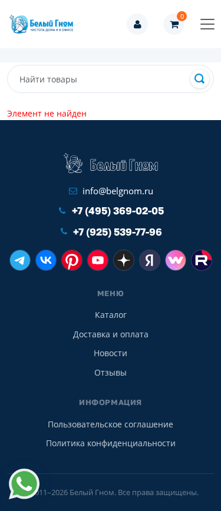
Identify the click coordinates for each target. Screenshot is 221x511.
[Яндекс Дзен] (124, 260)
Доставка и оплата (111, 334)
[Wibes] (176, 260)
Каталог (111, 314)
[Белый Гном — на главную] (44, 24)
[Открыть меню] (207, 24)
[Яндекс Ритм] (150, 260)
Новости (110, 353)
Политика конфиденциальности (111, 443)
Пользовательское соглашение (110, 424)
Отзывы (110, 372)
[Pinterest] (72, 260)
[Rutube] (202, 260)
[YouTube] (98, 260)
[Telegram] (20, 260)
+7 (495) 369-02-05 (118, 210)
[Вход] (137, 24)
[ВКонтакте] (46, 260)
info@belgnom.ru (118, 191)
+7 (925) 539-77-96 (117, 231)
